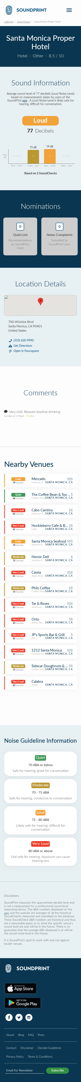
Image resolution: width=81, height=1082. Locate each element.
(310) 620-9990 (24, 340)
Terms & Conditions (40, 1056)
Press (41, 1035)
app (24, 100)
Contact (11, 1048)
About (10, 1035)
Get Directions (23, 345)
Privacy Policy (15, 1056)
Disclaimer (27, 1048)
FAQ (31, 1035)
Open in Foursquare (26, 351)
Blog (21, 1035)
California (8, 22)
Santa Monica (23, 22)
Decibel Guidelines (49, 1048)
